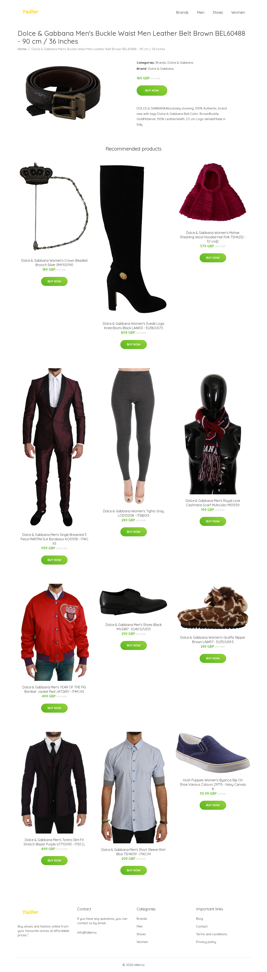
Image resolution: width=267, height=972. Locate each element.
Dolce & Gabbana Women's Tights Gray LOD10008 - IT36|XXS (133, 513)
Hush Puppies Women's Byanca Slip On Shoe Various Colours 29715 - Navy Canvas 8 (213, 784)
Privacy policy (206, 942)
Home (22, 49)
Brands (182, 12)
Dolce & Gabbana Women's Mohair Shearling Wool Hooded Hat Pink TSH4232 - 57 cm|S (213, 237)
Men (200, 12)
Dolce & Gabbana (180, 63)
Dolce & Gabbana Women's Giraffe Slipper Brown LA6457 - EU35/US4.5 (212, 639)
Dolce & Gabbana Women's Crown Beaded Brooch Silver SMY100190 (54, 262)
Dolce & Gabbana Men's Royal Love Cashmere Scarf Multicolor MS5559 (213, 503)
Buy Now (152, 90)
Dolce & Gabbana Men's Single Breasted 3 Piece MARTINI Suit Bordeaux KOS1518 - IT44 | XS (54, 539)
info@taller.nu (87, 932)
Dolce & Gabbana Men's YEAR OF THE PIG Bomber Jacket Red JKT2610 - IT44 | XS (54, 689)
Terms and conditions (211, 934)
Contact (202, 926)
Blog (199, 919)
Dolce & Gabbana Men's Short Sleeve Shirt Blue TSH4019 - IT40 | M (133, 852)
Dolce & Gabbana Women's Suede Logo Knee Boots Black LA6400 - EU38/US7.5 (133, 325)
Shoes (218, 12)
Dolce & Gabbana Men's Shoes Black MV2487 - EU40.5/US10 (134, 627)
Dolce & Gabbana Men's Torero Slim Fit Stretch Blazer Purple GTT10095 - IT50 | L (54, 842)
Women (238, 12)
